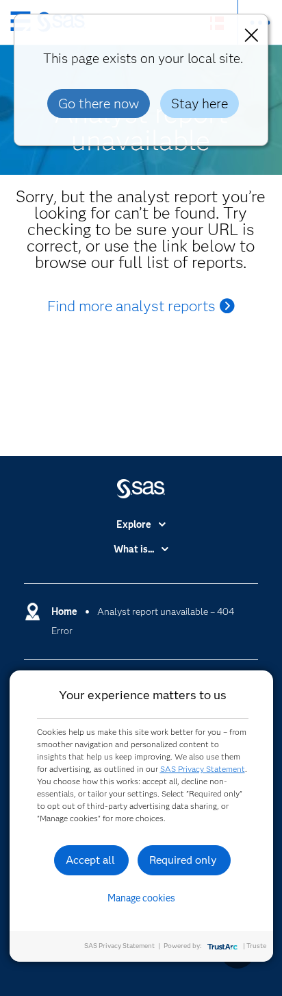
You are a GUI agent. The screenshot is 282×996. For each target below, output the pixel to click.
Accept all (90, 859)
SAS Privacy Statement (202, 769)
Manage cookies (141, 898)
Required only (183, 859)
